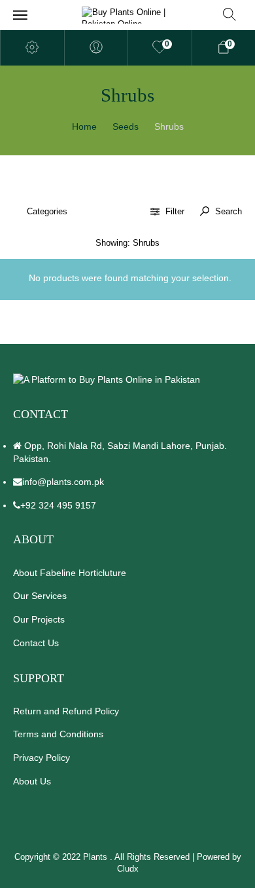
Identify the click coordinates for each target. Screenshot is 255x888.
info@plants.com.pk (63, 481)
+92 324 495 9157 (58, 505)
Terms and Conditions (58, 734)
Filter (175, 211)
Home (84, 126)
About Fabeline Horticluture (69, 573)
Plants (96, 857)
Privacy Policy (41, 757)
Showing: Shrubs (127, 243)
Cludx (128, 869)
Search (227, 211)
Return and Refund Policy (66, 711)
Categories (47, 211)
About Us (32, 781)
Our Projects (39, 619)
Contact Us (36, 643)
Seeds (125, 126)
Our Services (40, 595)
